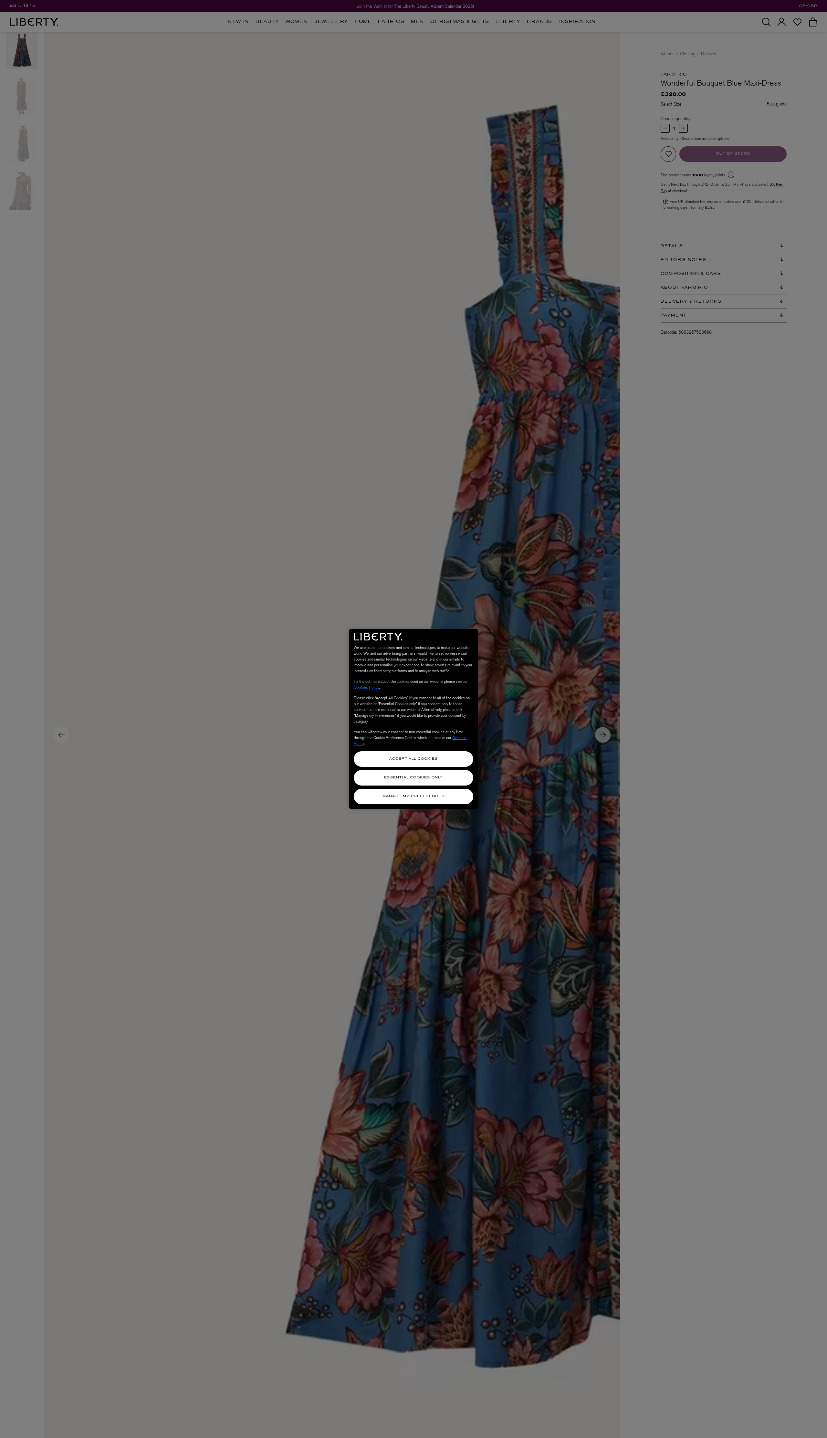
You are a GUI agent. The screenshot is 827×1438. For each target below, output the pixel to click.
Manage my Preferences (413, 796)
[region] (413, 719)
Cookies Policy (366, 687)
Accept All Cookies (413, 758)
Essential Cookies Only (413, 777)
